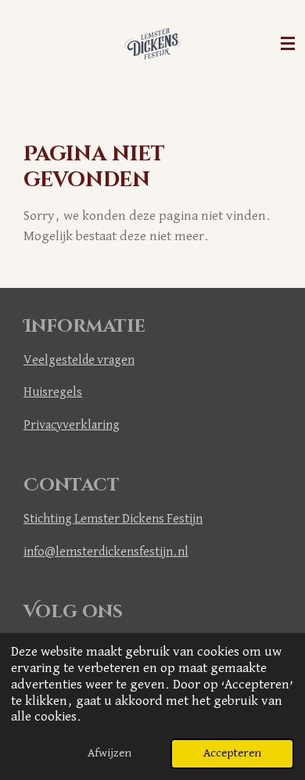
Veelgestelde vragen (79, 360)
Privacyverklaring (71, 425)
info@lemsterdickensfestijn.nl (105, 552)
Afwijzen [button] (109, 753)
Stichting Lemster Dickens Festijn (113, 519)
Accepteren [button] (232, 753)
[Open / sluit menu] (288, 43)
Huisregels (52, 392)
